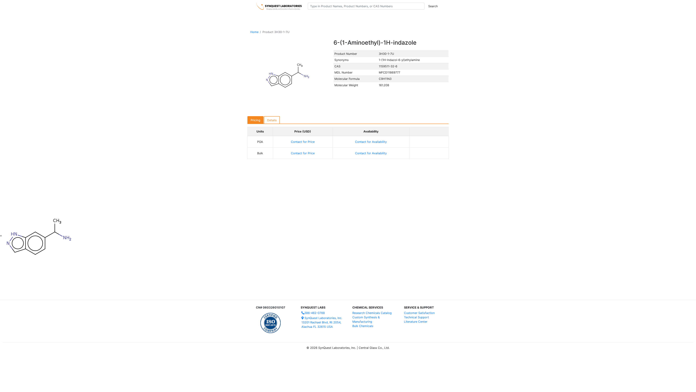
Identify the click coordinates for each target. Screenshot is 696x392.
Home (254, 32)
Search (433, 6)
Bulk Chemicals (362, 326)
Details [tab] (272, 120)
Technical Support (416, 317)
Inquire (429, 142)
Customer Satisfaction (419, 313)
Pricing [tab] (255, 120)
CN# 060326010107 (270, 307)
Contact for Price (303, 142)
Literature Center (415, 321)
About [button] (394, 16)
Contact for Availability (371, 142)
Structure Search (306, 16)
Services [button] (378, 16)
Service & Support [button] (334, 16)
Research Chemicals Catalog (372, 313)
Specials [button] (359, 16)
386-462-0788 (314, 313)
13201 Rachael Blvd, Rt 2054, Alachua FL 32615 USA (321, 322)
